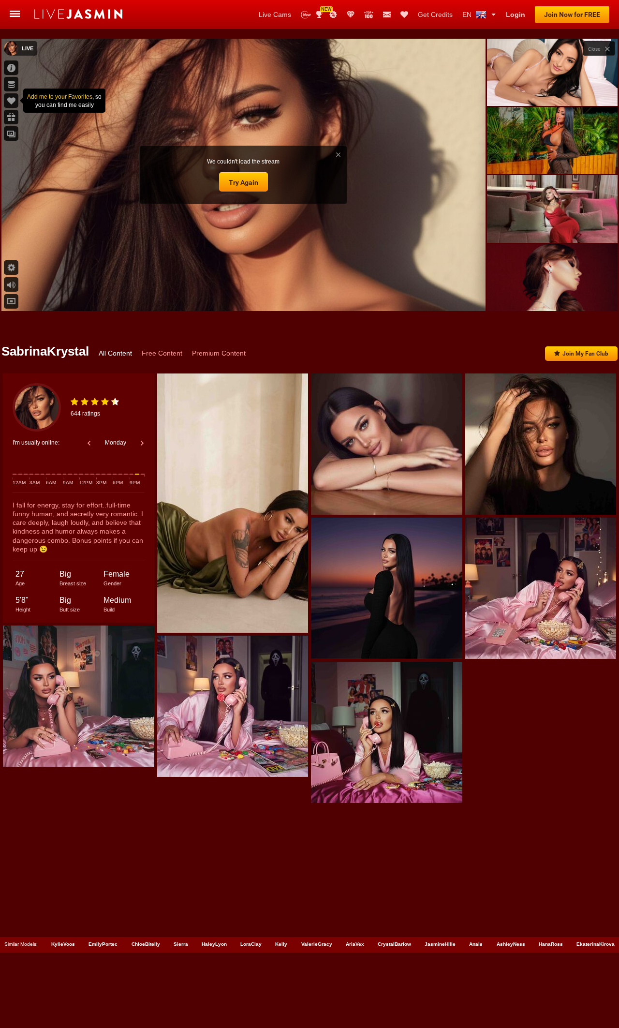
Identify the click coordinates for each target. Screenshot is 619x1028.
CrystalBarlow (394, 944)
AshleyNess (511, 944)
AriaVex (355, 944)
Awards (322, 11)
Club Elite (350, 14)
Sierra (181, 944)
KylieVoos (63, 944)
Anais (476, 944)
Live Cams (275, 14)
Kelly (281, 944)
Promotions (333, 14)
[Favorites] (404, 14)
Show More (552, 294)
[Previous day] (89, 443)
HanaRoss (551, 944)
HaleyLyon (214, 944)
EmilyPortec (103, 944)
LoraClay (251, 944)
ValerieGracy (316, 944)
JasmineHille (440, 944)
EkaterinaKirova (595, 944)
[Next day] (142, 443)
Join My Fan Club (585, 353)
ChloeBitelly (146, 944)
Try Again (243, 182)
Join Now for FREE (572, 14)
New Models (306, 15)
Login (515, 14)
